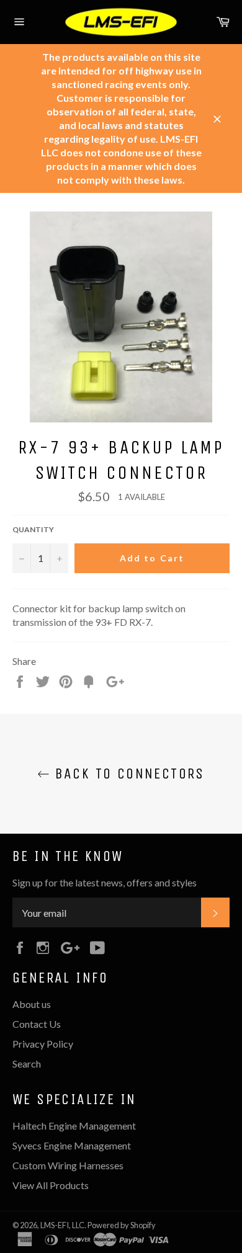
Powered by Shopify (121, 1225)
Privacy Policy (42, 1044)
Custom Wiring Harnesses (67, 1165)
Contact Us (36, 1024)
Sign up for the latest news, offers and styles (104, 882)
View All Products (50, 1185)
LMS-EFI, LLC (62, 1225)
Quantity (33, 529)
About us (31, 1004)
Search (26, 1063)
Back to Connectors (127, 773)
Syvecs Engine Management (71, 1145)
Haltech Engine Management (74, 1125)
